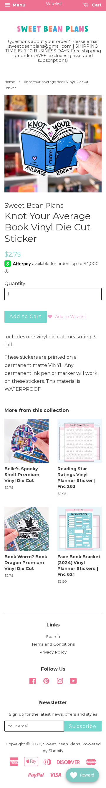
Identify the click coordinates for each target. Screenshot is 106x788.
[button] (67, 316)
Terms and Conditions (53, 644)
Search (53, 636)
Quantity (14, 283)
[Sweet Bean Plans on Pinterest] (46, 682)
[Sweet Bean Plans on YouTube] (73, 682)
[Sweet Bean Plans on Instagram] (60, 682)
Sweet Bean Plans (61, 744)
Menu (18, 5)
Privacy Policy (53, 652)
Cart (96, 5)
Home (9, 81)
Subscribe (83, 726)
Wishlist (54, 3)
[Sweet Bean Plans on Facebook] (32, 682)
